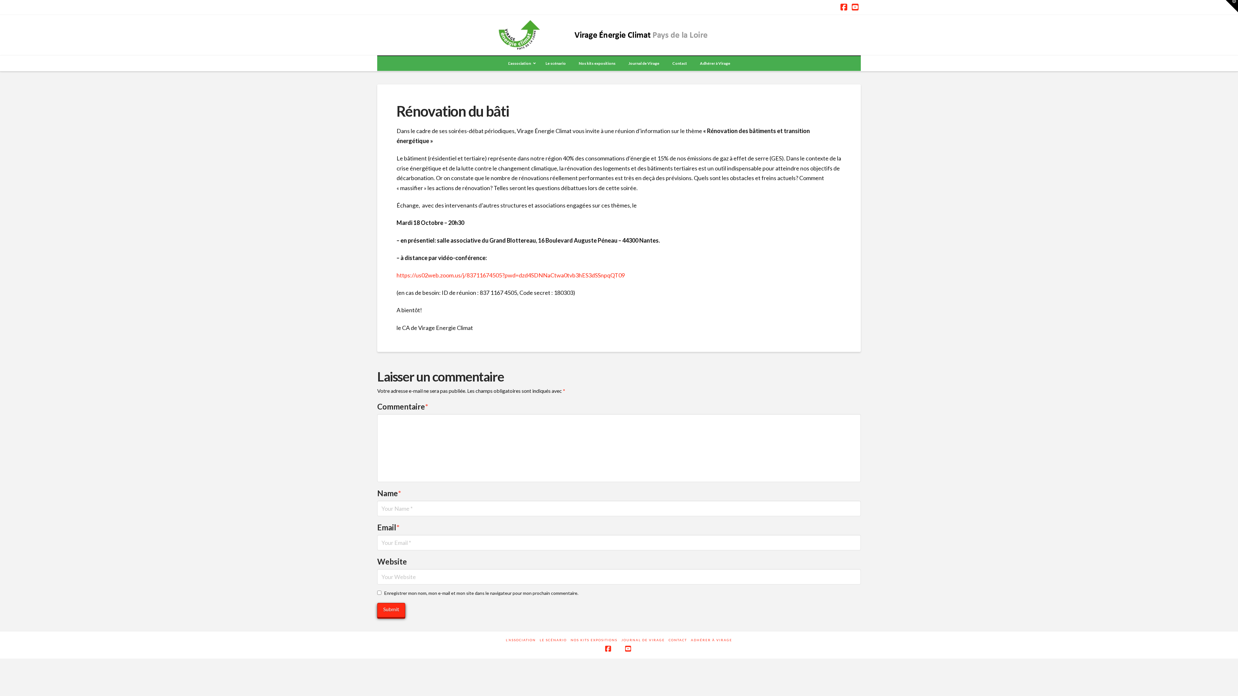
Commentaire (402, 406)
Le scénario (553, 640)
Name (389, 493)
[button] (1232, 6)
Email (388, 527)
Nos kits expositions (594, 640)
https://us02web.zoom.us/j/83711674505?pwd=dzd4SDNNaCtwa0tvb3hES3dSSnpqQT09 (511, 275)
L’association (521, 640)
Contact (678, 640)
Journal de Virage (643, 640)
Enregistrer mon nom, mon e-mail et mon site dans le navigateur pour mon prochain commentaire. (481, 593)
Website (392, 561)
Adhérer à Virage (711, 640)
